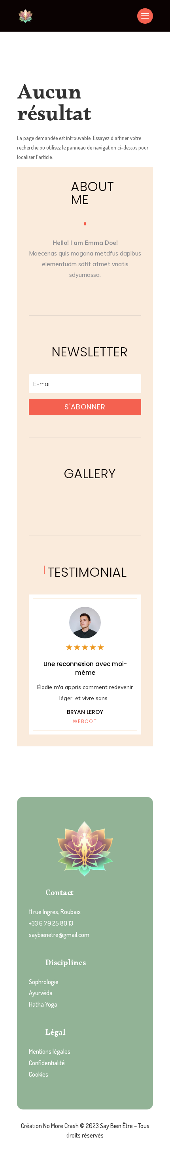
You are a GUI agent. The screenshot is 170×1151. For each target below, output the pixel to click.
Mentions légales (49, 1051)
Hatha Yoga (43, 1004)
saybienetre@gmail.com (59, 935)
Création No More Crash (50, 1126)
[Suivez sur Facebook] (61, 294)
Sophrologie (44, 982)
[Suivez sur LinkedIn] (108, 294)
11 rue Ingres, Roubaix (55, 912)
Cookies (38, 1074)
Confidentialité (47, 1063)
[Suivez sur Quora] (77, 294)
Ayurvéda (41, 993)
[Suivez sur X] (93, 294)
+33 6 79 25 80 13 (51, 923)
